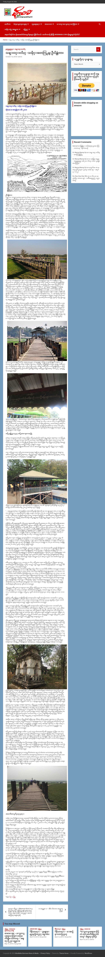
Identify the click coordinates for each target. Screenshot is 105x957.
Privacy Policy (45, 953)
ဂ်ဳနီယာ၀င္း (58, 929)
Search (98, 49)
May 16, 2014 (9, 944)
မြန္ (14, 897)
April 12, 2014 (59, 937)
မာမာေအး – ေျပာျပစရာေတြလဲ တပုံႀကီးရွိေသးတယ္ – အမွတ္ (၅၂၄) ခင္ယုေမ (14, 937)
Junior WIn (33, 929)
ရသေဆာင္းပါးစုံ (9, 930)
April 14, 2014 (34, 937)
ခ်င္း (11, 897)
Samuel (75, 146)
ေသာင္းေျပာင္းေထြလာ (67, 24)
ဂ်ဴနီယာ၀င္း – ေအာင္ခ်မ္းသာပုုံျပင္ (64, 932)
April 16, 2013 (84, 939)
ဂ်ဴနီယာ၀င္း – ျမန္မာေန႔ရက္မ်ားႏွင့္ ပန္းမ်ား (39, 932)
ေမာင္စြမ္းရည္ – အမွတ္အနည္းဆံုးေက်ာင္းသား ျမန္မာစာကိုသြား (86, 161)
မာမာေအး (12, 929)
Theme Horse (63, 953)
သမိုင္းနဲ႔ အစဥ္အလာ (11, 29)
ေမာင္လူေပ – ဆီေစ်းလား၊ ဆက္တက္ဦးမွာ (51, 910)
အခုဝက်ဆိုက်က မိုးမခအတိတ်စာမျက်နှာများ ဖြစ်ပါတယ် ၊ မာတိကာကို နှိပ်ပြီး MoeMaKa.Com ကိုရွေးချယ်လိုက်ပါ (42, 34)
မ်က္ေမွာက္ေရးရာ (20, 24)
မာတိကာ (8, 24)
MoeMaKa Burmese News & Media (27, 953)
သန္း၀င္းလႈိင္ (20, 49)
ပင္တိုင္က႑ (25, 29)
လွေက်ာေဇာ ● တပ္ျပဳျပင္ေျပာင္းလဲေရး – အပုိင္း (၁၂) (86, 170)
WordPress (88, 953)
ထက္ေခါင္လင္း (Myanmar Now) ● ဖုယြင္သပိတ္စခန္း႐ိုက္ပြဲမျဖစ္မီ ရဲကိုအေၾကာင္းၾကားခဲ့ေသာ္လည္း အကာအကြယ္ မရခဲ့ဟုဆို (20, 912)
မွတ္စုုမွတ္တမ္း (10, 49)
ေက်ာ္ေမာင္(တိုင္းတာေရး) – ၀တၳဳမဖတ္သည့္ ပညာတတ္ (86, 178)
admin (20, 57)
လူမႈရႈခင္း (36, 24)
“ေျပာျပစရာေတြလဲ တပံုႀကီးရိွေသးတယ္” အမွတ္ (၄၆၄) (89, 934)
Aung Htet (17, 944)
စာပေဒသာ (48, 24)
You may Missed (12, 924)
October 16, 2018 (11, 57)
